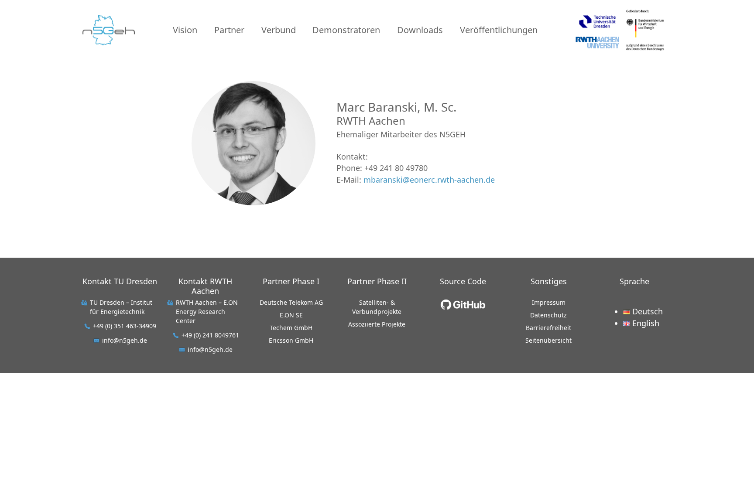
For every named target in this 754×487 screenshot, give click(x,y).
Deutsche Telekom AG (291, 302)
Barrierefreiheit (548, 328)
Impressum (549, 302)
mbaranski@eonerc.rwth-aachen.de (429, 179)
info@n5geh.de (124, 340)
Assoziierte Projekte (376, 324)
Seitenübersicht (548, 340)
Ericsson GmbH (291, 340)
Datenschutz (548, 315)
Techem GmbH (291, 328)
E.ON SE (291, 315)
